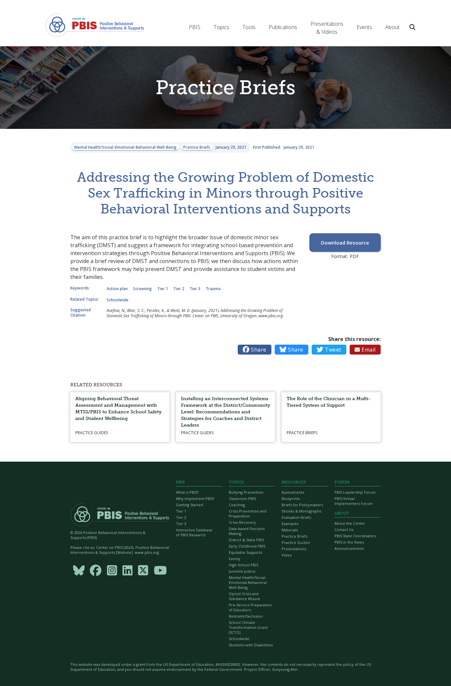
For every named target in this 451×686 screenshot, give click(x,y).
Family (234, 558)
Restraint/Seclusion (246, 616)
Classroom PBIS (242, 498)
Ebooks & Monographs (301, 511)
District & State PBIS (246, 539)
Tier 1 (181, 511)
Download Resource (345, 242)
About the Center (349, 523)
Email (365, 349)
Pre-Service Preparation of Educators (250, 607)
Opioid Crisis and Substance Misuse (244, 596)
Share (254, 349)
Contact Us (343, 529)
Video (287, 555)
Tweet (329, 349)
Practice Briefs (294, 536)
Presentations (294, 548)
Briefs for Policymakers (302, 504)
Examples (290, 523)
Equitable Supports (245, 552)
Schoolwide (239, 638)
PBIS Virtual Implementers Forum (353, 501)
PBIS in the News (349, 542)
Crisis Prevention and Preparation (247, 513)
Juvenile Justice (242, 571)
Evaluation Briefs (296, 517)
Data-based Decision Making (247, 531)
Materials (290, 529)
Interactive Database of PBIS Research (194, 532)
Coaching (237, 504)
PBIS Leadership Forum (355, 492)
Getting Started (189, 504)
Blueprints (291, 498)
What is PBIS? (187, 492)
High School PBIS (243, 564)
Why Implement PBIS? (195, 498)
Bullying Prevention (246, 492)
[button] (194, 27)
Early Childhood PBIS (247, 546)
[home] (94, 24)
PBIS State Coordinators (355, 535)
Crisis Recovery (242, 522)
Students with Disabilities (251, 644)
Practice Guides (296, 542)
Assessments (293, 492)
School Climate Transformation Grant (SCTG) (248, 627)
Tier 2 (181, 517)
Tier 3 (181, 523)
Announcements (349, 548)
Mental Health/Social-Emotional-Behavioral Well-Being (248, 582)
